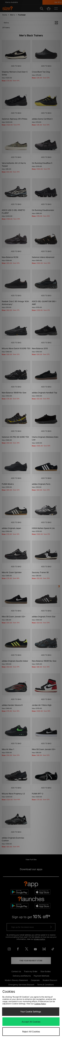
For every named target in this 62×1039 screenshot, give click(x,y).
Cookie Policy (40, 1004)
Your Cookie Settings (30, 1011)
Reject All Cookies (31, 1031)
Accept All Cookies (31, 1021)
